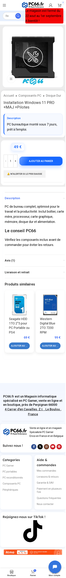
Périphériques (10, 489)
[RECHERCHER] (18, 16)
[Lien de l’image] (15, 432)
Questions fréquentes (49, 498)
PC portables (10, 471)
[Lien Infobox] (33, 400)
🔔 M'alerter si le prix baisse (24, 174)
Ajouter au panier (41, 161)
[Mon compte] (50, 5)
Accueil (9, 95)
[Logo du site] (33, 5)
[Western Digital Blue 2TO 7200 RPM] (50, 304)
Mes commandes (46, 470)
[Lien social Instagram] (46, 446)
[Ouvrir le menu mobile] (4, 5)
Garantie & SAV (45, 482)
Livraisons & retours (48, 476)
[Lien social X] (40, 446)
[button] (19, 345)
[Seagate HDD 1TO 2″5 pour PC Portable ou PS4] (19, 304)
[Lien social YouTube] (52, 446)
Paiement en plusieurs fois (49, 490)
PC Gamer (8, 465)
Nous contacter (45, 504)
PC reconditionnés (13, 477)
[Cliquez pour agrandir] (11, 79)
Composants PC (29, 95)
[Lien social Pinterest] (59, 446)
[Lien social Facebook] (33, 446)
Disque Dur (53, 95)
